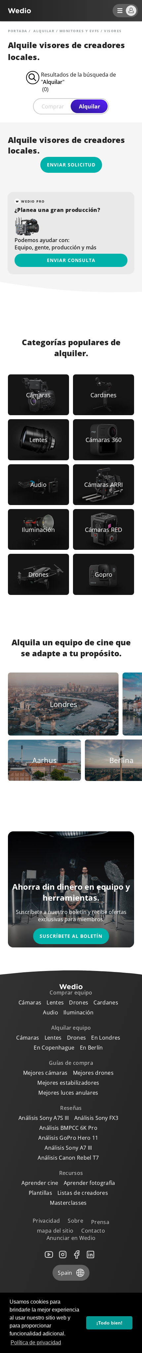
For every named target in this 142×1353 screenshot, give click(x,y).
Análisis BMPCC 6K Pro (68, 1127)
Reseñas (71, 1108)
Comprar (53, 106)
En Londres (105, 1037)
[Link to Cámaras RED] (103, 529)
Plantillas (40, 1192)
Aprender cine (39, 1183)
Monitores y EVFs (79, 31)
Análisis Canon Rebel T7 (68, 1157)
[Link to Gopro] (103, 574)
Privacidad (46, 1220)
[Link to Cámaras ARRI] (103, 484)
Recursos (71, 1173)
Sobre (75, 1220)
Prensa (100, 1222)
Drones (78, 1002)
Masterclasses (68, 1202)
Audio (50, 1012)
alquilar (43, 31)
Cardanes (105, 1002)
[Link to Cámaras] (38, 394)
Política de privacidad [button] (36, 1342)
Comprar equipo (71, 992)
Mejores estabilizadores (68, 1082)
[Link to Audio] (38, 484)
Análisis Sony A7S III (43, 1118)
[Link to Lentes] (38, 439)
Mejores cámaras (45, 1072)
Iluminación (78, 1012)
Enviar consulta (71, 260)
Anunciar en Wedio (71, 1238)
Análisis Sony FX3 (96, 1118)
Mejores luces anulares (68, 1092)
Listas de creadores (82, 1192)
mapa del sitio (55, 1230)
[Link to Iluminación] (38, 529)
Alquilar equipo (71, 1027)
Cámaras (29, 1002)
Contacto (93, 1230)
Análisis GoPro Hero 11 (68, 1137)
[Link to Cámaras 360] (103, 439)
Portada (17, 31)
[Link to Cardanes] (103, 394)
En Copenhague (54, 1047)
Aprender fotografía (89, 1183)
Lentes (55, 1002)
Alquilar (89, 106)
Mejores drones (93, 1072)
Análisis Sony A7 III (68, 1147)
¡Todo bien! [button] (109, 1322)
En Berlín (91, 1047)
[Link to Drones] (38, 574)
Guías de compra (71, 1062)
